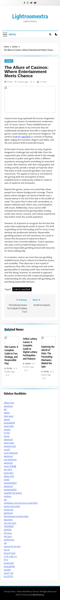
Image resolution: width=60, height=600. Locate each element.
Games (9, 61)
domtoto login (10, 446)
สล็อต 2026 (9, 402)
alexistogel (8, 406)
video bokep (9, 443)
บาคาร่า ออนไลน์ (22, 289)
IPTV (6, 559)
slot (5, 499)
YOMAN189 (9, 526)
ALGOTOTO (8, 576)
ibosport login (9, 553)
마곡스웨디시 (10, 556)
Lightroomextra (30, 16)
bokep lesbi (8, 473)
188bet (7, 412)
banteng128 (9, 563)
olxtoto (7, 419)
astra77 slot (8, 573)
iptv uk (6, 549)
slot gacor (8, 533)
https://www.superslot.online (16, 516)
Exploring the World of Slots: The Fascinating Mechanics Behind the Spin (47, 356)
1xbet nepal (8, 416)
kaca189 (7, 569)
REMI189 (8, 529)
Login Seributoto (11, 453)
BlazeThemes (38, 594)
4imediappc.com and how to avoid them (21, 503)
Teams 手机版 (10, 466)
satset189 (8, 493)
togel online (9, 426)
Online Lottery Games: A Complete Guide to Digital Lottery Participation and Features (30, 348)
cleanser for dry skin (12, 546)
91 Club (7, 432)
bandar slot (8, 509)
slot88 (6, 479)
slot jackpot (17, 493)
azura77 (7, 449)
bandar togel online (12, 506)
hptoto (7, 436)
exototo (7, 429)
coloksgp (7, 496)
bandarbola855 (10, 483)
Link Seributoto (10, 459)
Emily (9, 81)
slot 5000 (8, 469)
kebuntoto (8, 519)
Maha (28, 363)
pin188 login (9, 539)
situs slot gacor (10, 523)
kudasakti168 (9, 422)
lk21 (5, 409)
